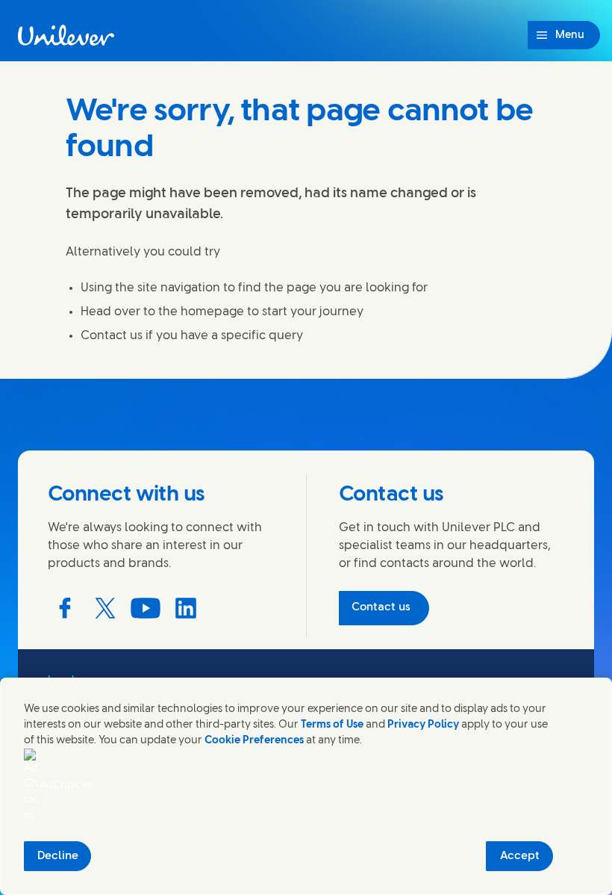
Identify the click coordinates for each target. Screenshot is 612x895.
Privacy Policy (423, 725)
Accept (520, 856)
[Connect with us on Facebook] (65, 608)
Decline (57, 856)
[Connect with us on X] (105, 608)
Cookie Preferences (254, 740)
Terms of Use (332, 725)
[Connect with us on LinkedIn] (186, 608)
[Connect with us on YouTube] (145, 608)
